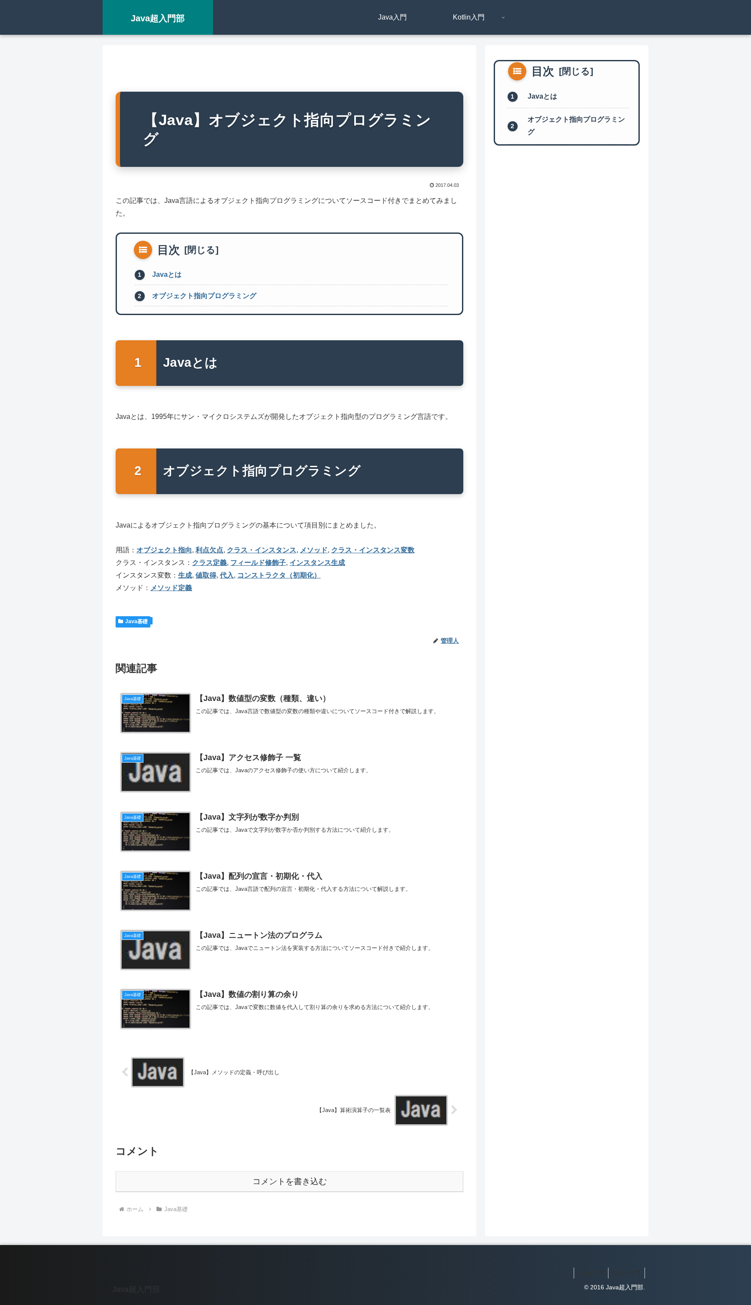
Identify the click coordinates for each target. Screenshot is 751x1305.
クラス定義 (209, 562)
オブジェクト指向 (164, 550)
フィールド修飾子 (258, 562)
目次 (168, 249)
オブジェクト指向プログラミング (204, 295)
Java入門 (591, 1272)
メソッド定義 (171, 587)
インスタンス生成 (317, 562)
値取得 (206, 575)
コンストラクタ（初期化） (279, 575)
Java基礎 (136, 621)
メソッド (314, 550)
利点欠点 (209, 550)
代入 (227, 575)
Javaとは (167, 274)
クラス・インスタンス (261, 550)
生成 (185, 575)
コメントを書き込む (290, 1181)
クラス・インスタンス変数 (373, 550)
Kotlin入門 (626, 1272)
